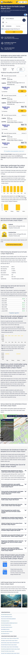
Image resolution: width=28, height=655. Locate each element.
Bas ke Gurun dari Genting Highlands (8, 620)
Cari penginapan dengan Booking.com (11, 29)
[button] (26, 440)
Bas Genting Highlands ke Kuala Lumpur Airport (10, 650)
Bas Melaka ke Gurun (5, 630)
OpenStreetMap (21, 444)
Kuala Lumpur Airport (21, 417)
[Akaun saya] (16, 2)
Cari (22, 91)
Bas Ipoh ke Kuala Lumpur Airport (7, 652)
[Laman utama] (7, 2)
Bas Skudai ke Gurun (5, 634)
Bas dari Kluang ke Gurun (6, 626)
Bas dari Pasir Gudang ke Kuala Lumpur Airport (10, 654)
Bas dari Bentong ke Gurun (6, 615)
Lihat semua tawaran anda (14, 244)
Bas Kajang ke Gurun (5, 622)
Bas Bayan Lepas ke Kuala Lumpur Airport (9, 641)
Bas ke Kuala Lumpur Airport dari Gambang (9, 648)
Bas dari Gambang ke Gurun (6, 617)
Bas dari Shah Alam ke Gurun (6, 632)
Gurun (11, 417)
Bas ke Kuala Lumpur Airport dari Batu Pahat (10, 639)
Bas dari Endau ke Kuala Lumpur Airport (9, 646)
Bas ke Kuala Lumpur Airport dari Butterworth (10, 643)
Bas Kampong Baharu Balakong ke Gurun (9, 624)
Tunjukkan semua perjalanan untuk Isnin (14, 151)
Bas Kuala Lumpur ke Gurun (6, 628)
